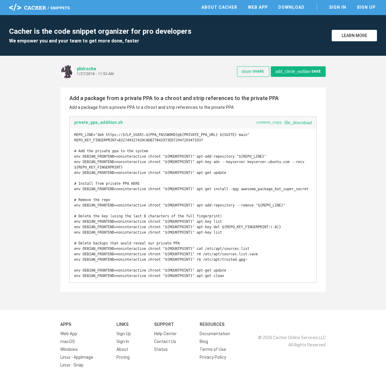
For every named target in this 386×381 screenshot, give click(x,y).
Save (298, 71)
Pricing (123, 357)
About (122, 349)
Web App (258, 7)
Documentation (215, 333)
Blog (204, 341)
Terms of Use (213, 349)
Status (161, 349)
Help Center (165, 333)
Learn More (354, 35)
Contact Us (165, 341)
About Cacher (219, 7)
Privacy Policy (213, 357)
